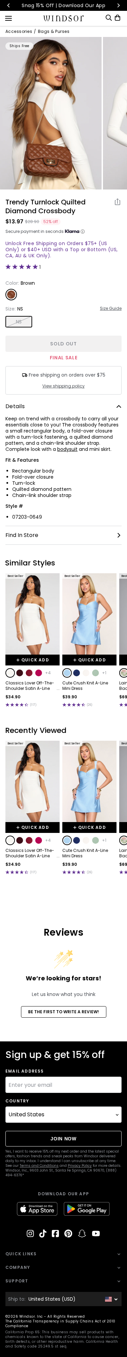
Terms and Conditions (39, 1165)
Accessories (18, 31)
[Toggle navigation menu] (8, 17)
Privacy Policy (80, 1165)
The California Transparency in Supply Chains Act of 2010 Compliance (60, 1324)
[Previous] (8, 5)
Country (17, 1101)
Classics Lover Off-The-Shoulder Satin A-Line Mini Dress (29, 685)
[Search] (108, 18)
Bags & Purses (53, 31)
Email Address (24, 1071)
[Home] (63, 18)
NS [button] (19, 321)
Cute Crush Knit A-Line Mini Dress (85, 685)
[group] (51, 113)
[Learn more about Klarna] (83, 231)
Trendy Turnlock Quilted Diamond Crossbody (45, 206)
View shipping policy (63, 386)
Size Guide (111, 308)
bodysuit (67, 449)
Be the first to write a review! (63, 1012)
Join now (63, 1138)
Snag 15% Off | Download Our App (63, 5)
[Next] (118, 5)
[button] (10, 673)
